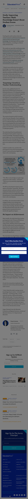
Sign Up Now (14, 256)
